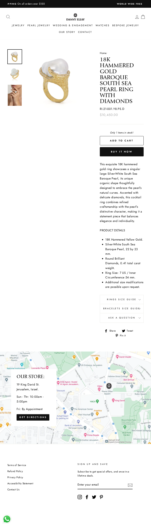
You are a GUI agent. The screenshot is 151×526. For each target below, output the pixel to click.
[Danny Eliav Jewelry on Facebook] (87, 497)
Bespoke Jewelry (125, 25)
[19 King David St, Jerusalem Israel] (75, 398)
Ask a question (121, 317)
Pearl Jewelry (38, 25)
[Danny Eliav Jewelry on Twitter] (94, 497)
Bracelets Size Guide (121, 308)
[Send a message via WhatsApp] (7, 519)
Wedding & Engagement (73, 25)
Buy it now (122, 151)
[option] (75, 4)
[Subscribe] (130, 484)
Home (103, 53)
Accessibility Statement (20, 483)
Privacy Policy (15, 477)
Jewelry (18, 25)
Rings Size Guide (121, 299)
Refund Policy (15, 471)
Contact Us (13, 489)
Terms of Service (16, 465)
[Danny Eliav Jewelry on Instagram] (80, 497)
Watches (102, 25)
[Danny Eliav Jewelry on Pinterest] (101, 497)
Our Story (67, 32)
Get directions (33, 417)
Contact (85, 32)
